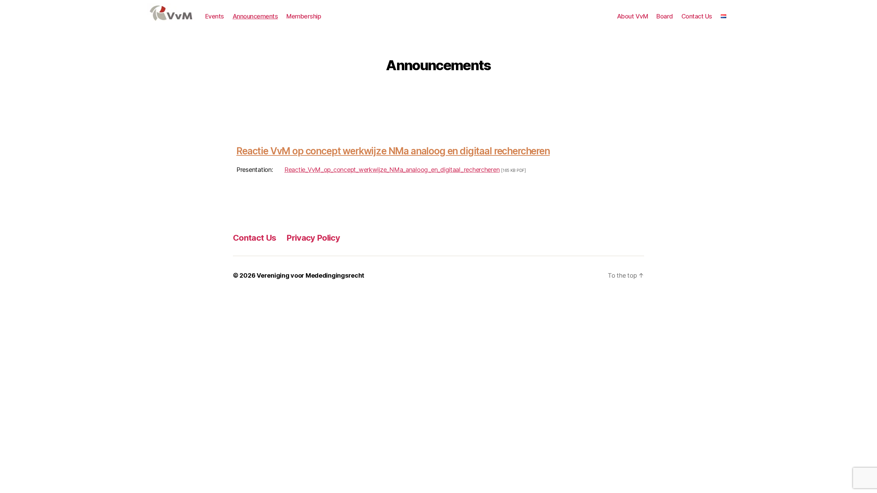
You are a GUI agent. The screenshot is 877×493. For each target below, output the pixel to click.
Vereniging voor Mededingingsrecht (310, 275)
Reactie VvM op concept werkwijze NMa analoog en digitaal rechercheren (393, 151)
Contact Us (696, 16)
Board (664, 16)
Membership (303, 16)
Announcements (255, 16)
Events (214, 16)
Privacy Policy (313, 238)
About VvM (632, 16)
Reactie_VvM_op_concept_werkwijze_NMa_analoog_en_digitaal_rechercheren (391, 169)
